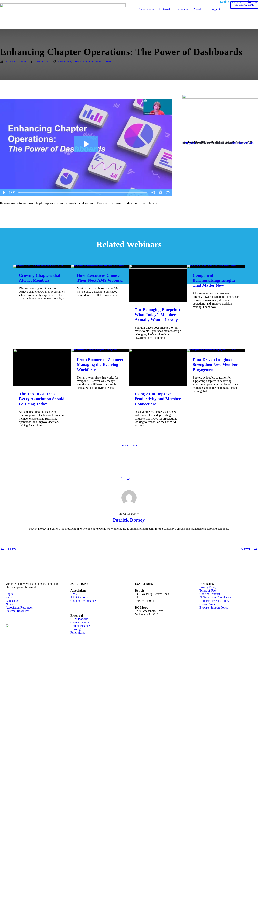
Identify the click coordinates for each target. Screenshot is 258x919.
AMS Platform (79, 597)
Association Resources (19, 607)
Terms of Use (207, 590)
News (9, 604)
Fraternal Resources (17, 611)
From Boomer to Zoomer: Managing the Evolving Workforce (100, 364)
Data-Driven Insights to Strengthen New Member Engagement (215, 364)
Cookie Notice (208, 604)
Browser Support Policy (213, 607)
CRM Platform (79, 618)
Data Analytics (83, 61)
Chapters (64, 61)
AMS (73, 594)
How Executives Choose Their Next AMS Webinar (100, 278)
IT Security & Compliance (215, 597)
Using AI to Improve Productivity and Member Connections (158, 398)
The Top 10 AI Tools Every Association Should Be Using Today (41, 398)
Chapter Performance (83, 600)
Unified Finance (80, 625)
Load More (129, 445)
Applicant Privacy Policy (214, 600)
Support (10, 597)
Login (9, 594)
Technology (103, 61)
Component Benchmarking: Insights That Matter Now (214, 280)
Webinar (42, 61)
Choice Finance (79, 622)
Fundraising (77, 632)
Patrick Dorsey (16, 61)
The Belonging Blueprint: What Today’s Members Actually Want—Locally (157, 314)
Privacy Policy (208, 587)
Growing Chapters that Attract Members (39, 278)
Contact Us (12, 600)
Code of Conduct (209, 594)
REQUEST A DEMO (244, 5)
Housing (75, 629)
